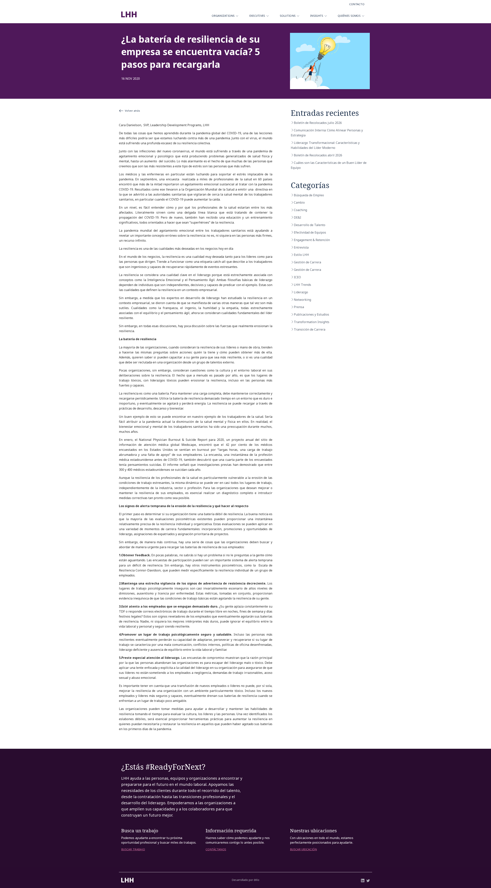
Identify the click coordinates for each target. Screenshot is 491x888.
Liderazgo (301, 292)
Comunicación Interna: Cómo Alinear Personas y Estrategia (327, 132)
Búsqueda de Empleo (309, 195)
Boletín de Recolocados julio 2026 (318, 123)
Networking (302, 300)
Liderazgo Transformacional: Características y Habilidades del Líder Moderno (325, 145)
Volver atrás (132, 110)
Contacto (356, 4)
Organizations (223, 15)
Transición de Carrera (309, 329)
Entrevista (301, 247)
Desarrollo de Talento (309, 225)
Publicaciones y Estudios (311, 314)
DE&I (297, 217)
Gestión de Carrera (307, 262)
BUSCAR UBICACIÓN (303, 849)
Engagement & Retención (312, 240)
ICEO (297, 277)
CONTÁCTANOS (216, 849)
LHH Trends (302, 285)
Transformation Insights (311, 322)
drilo (256, 880)
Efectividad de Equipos (310, 232)
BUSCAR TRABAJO (133, 849)
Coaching (300, 210)
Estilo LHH (301, 255)
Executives (257, 15)
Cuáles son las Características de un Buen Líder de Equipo (329, 165)
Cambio (299, 202)
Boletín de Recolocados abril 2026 (318, 155)
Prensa (299, 307)
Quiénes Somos (349, 15)
